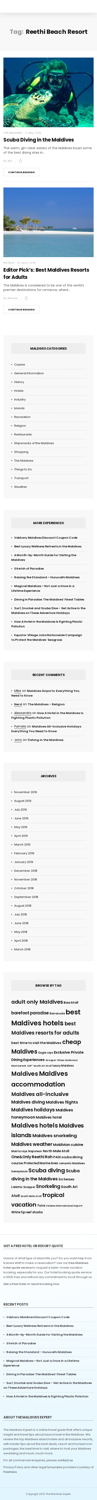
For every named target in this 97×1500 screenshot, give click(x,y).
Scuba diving (46, 1170)
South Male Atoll (31, 1196)
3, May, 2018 (33, 132)
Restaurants (23, 434)
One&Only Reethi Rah (31, 1157)
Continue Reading (21, 172)
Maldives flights (62, 1102)
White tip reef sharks (27, 1212)
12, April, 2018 (26, 262)
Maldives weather (31, 1144)
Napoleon (35, 1151)
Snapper (29, 1187)
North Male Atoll (56, 1151)
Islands (19, 408)
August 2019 (22, 801)
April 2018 (21, 940)
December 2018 (25, 871)
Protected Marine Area (41, 1163)
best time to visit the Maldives (36, 1043)
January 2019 (23, 862)
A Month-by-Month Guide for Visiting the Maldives (44, 1334)
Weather (20, 487)
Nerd (18, 704)
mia (10, 160)
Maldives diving (28, 1102)
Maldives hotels (34, 1125)
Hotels (8, 262)
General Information (29, 373)
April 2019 (21, 836)
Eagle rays (45, 1053)
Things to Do (23, 469)
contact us (65, 1460)
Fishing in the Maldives (45, 740)
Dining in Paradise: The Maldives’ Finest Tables (49, 599)
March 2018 (22, 949)
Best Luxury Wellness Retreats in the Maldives (47, 546)
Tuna (41, 1205)
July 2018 (20, 914)
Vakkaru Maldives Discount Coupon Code (45, 538)
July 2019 (20, 809)
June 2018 (21, 923)
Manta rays (19, 1151)
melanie (13, 298)
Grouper (51, 1060)
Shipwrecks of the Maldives (34, 443)
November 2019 (25, 792)
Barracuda (57, 1013)
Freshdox (10, 1472)
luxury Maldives (63, 1065)
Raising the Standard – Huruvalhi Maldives (47, 577)
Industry (20, 399)
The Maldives (12, 132)
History (19, 382)
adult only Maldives (37, 1001)
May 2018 (20, 932)
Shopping (21, 452)
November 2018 (25, 879)
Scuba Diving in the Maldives (38, 139)
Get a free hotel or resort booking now (31, 1284)
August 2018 (22, 906)
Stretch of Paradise (29, 568)
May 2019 (20, 827)
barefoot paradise (30, 1013)
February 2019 (24, 853)
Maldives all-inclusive (39, 1094)
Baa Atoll (71, 1002)
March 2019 (22, 844)
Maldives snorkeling (54, 1135)
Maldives (24, 1074)
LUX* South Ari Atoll (39, 1065)
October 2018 (24, 888)
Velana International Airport (64, 1205)
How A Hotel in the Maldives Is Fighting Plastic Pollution (47, 1396)
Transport (21, 478)
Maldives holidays (33, 1109)
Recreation (22, 417)
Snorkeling (48, 1186)
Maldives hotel (49, 1117)
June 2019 (21, 818)
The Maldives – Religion (46, 704)
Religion (20, 426)
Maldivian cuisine (68, 1144)
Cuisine (19, 364)
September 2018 (26, 897)
